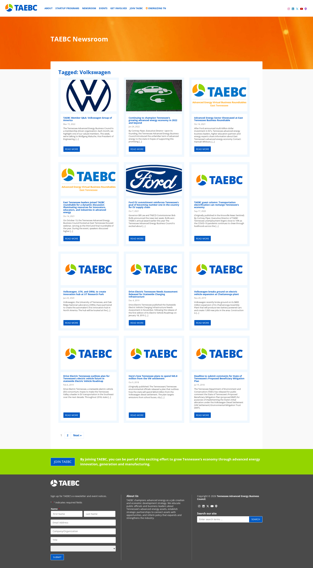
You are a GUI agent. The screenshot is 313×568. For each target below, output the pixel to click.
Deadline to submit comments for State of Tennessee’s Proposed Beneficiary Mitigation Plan (219, 378)
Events (103, 8)
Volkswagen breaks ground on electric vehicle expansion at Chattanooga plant (216, 293)
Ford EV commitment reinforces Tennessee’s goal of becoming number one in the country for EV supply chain (154, 205)
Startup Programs (67, 8)
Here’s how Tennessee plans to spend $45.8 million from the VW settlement (153, 377)
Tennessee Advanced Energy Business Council (228, 498)
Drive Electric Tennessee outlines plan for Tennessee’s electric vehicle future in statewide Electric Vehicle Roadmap (86, 378)
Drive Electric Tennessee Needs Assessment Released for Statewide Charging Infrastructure (153, 294)
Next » (77, 435)
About (48, 8)
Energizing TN (157, 8)
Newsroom (89, 8)
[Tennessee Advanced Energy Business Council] (21, 9)
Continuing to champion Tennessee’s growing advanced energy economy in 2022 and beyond (153, 120)
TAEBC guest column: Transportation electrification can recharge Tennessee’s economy (216, 205)
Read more (71, 149)
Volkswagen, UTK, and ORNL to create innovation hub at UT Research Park (84, 293)
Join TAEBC (136, 8)
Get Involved (118, 8)
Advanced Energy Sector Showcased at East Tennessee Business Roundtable (218, 119)
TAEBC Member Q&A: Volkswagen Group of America (87, 119)
